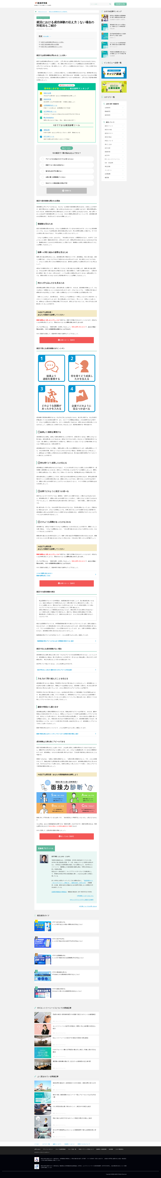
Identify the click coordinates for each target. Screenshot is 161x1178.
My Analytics (49, 117)
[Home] (35, 11)
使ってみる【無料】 (68, 836)
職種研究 (107, 111)
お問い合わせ (37, 1149)
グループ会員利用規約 (61, 1149)
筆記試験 (107, 166)
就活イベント (109, 126)
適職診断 (47, 130)
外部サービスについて (84, 1144)
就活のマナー (109, 133)
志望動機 (107, 174)
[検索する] (110, 4)
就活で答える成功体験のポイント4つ (51, 46)
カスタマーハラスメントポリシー (41, 1152)
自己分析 (107, 148)
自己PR (107, 155)
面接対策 (107, 152)
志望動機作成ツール (50, 105)
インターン (108, 170)
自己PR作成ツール (50, 111)
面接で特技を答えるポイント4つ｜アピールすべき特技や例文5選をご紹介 (57, 734)
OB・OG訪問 (109, 163)
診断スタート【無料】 (67, 340)
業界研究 (107, 115)
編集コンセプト (57, 1144)
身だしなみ (108, 144)
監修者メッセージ (70, 1144)
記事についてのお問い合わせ (88, 906)
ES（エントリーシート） (112, 159)
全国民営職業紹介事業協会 (59, 892)
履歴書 (107, 177)
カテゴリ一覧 (46, 1144)
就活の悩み (108, 137)
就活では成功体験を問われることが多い (52, 42)
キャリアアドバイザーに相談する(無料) (82, 899)
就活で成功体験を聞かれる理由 (50, 44)
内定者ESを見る (120, 4)
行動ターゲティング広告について (86, 1149)
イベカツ (36, 1144)
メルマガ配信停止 (119, 1149)
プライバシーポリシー (48, 1149)
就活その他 (108, 129)
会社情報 (111, 1149)
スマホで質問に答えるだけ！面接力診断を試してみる (44, 574)
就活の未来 (40, 3)
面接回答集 (47, 99)
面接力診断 (47, 93)
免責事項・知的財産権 (101, 1149)
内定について (109, 140)
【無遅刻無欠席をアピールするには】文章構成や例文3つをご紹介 (55, 641)
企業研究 (107, 107)
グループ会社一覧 (72, 1149)
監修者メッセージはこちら (85, 896)
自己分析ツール (49, 136)
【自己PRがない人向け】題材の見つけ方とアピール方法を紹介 (54, 670)
